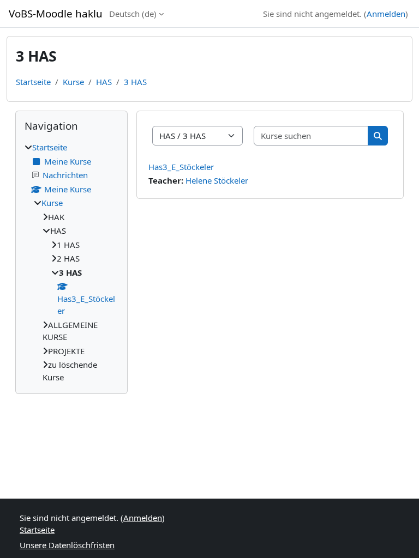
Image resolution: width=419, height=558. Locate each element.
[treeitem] (71, 262)
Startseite (33, 81)
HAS (104, 81)
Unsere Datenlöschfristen (67, 544)
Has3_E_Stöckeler (181, 166)
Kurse (73, 81)
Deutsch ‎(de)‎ (133, 13)
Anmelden (386, 13)
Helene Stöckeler (216, 180)
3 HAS (135, 81)
